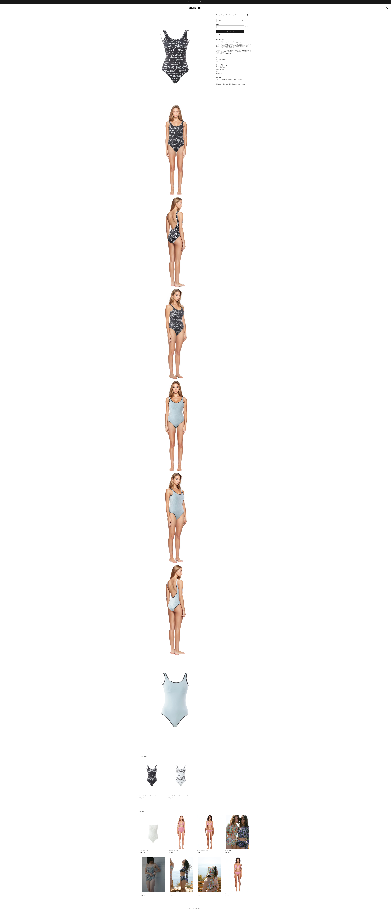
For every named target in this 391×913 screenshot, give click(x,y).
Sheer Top (199, 893)
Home (218, 84)
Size (217, 24)
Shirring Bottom (229, 893)
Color (217, 18)
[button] (4, 8)
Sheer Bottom (172, 893)
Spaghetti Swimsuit (145, 850)
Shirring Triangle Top (202, 850)
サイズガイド (248, 26)
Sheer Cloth (228, 850)
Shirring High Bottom (174, 850)
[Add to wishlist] (218, 35)
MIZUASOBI (198, 908)
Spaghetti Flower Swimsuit (147, 893)
